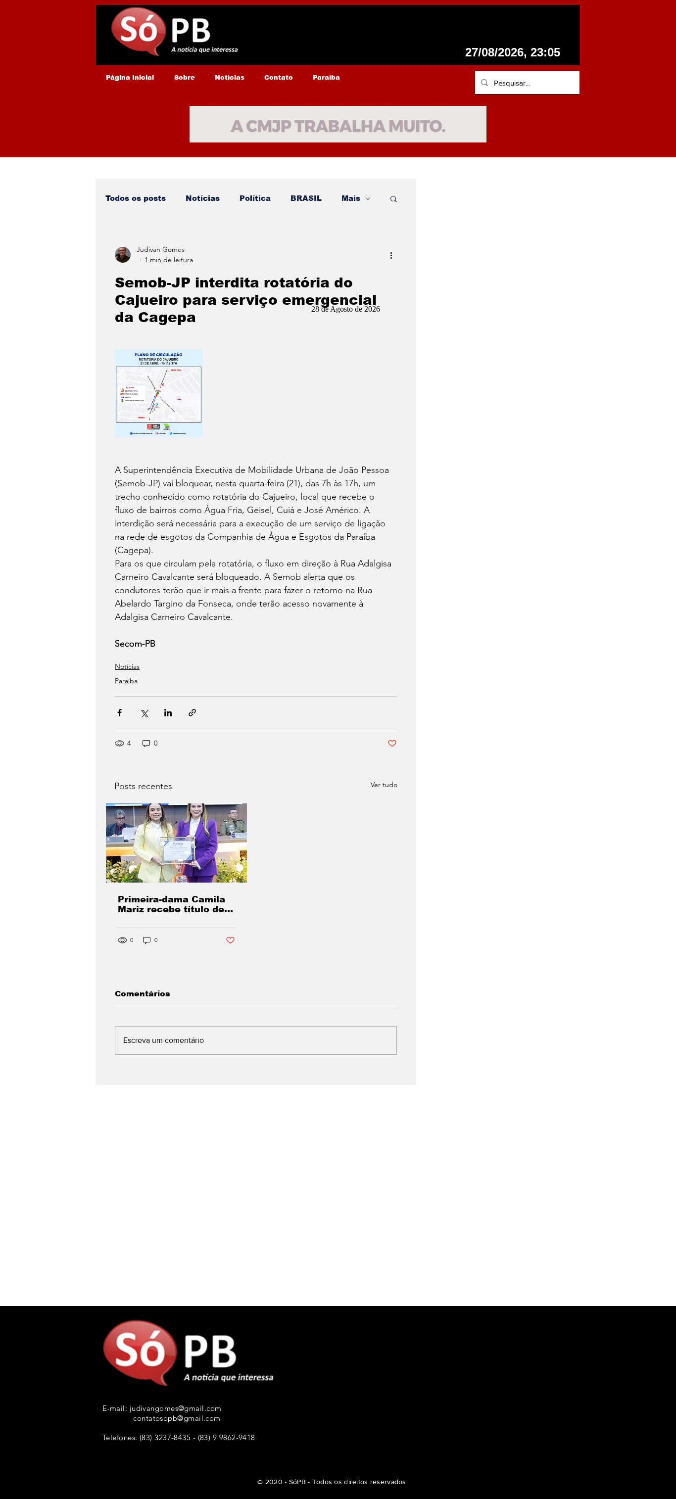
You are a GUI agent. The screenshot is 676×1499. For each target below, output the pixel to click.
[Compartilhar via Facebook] (119, 712)
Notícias (203, 198)
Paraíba (126, 680)
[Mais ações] (391, 255)
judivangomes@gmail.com (176, 1408)
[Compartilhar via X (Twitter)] (143, 712)
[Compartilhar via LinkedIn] (168, 712)
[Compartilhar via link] (192, 712)
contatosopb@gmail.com (176, 1418)
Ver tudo (384, 784)
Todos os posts (135, 198)
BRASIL (306, 198)
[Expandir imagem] (158, 393)
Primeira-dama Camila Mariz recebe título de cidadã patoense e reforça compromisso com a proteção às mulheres (171, 904)
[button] (393, 198)
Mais (350, 198)
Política (255, 198)
